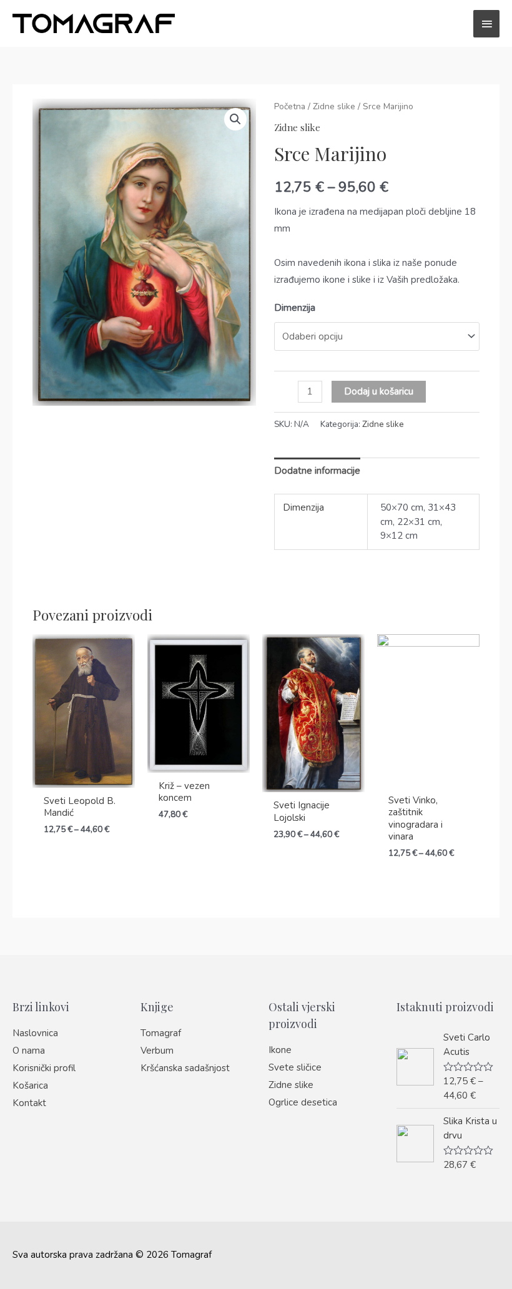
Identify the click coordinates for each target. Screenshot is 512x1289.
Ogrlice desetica (302, 1102)
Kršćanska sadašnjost (185, 1068)
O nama (28, 1050)
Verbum (157, 1050)
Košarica (30, 1085)
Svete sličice (295, 1067)
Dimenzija (294, 307)
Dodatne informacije (317, 470)
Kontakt (29, 1103)
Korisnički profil (44, 1068)
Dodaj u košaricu (378, 391)
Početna (289, 106)
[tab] (317, 471)
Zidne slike (334, 106)
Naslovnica (35, 1033)
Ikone (280, 1050)
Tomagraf (160, 1033)
